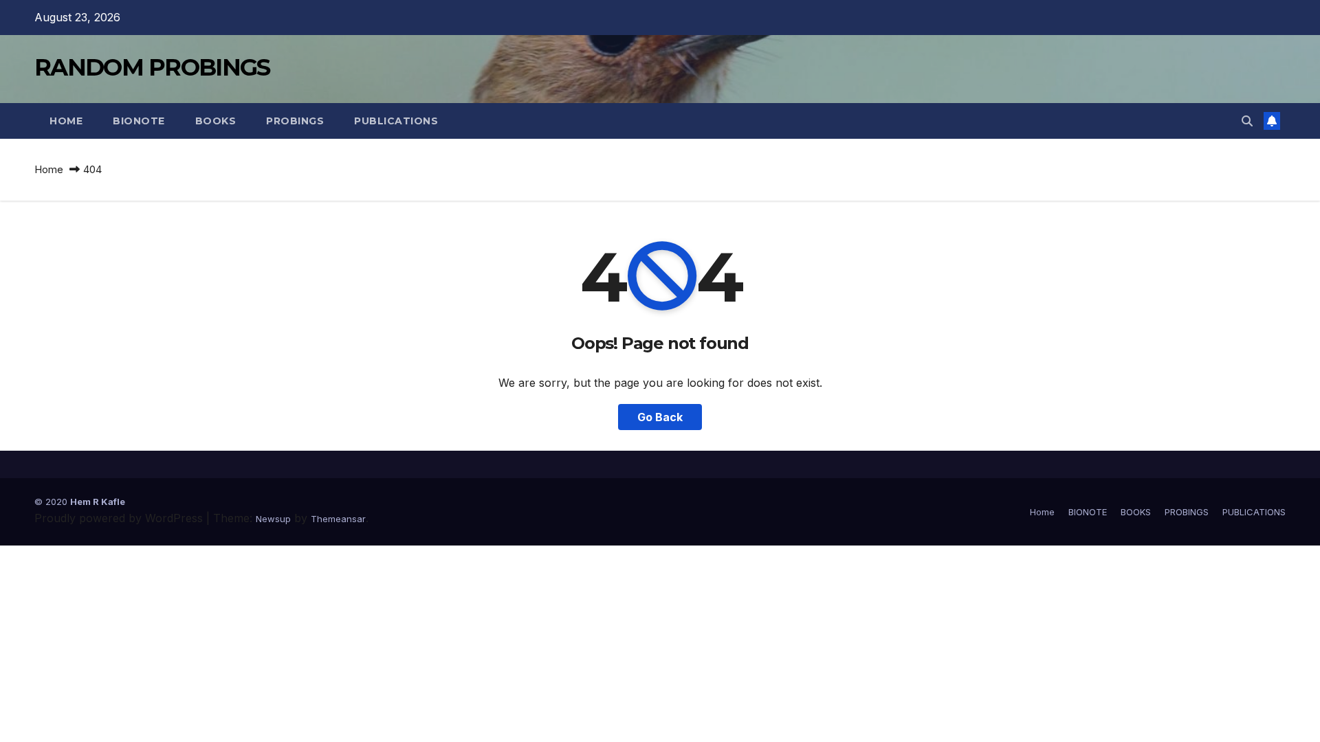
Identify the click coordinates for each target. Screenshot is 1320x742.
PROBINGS (295, 121)
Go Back (660, 417)
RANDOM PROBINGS (152, 67)
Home (66, 121)
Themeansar (338, 518)
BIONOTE (139, 121)
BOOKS (215, 121)
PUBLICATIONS (396, 121)
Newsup (273, 518)
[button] (1247, 121)
